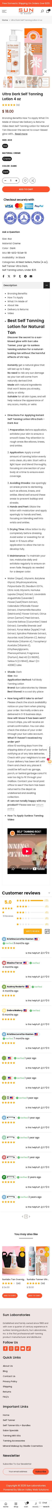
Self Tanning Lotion (12, 270)
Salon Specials (10, 1430)
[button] (23, 1216)
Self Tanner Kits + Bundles (16, 1425)
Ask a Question (11, 232)
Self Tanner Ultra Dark (14, 266)
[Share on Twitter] (9, 276)
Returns (7, 1391)
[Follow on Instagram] (11, 1348)
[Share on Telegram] (25, 276)
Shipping (7, 1386)
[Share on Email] (31, 276)
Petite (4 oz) (40, 262)
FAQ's (6, 1396)
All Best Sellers (24, 262)
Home (5, 20)
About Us (8, 1365)
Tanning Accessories (14, 1440)
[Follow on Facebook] (5, 1348)
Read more (21, 134)
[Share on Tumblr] (20, 276)
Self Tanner (9, 1420)
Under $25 (30, 270)
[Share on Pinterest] (14, 276)
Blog (5, 1371)
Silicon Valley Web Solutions (33, 1489)
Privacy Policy (10, 1381)
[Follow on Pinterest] (16, 1348)
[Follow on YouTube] (22, 1348)
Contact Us (9, 1376)
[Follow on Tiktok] (28, 1348)
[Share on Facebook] (3, 276)
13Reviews (8, 916)
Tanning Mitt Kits (12, 1435)
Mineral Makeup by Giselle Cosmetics (23, 1445)
